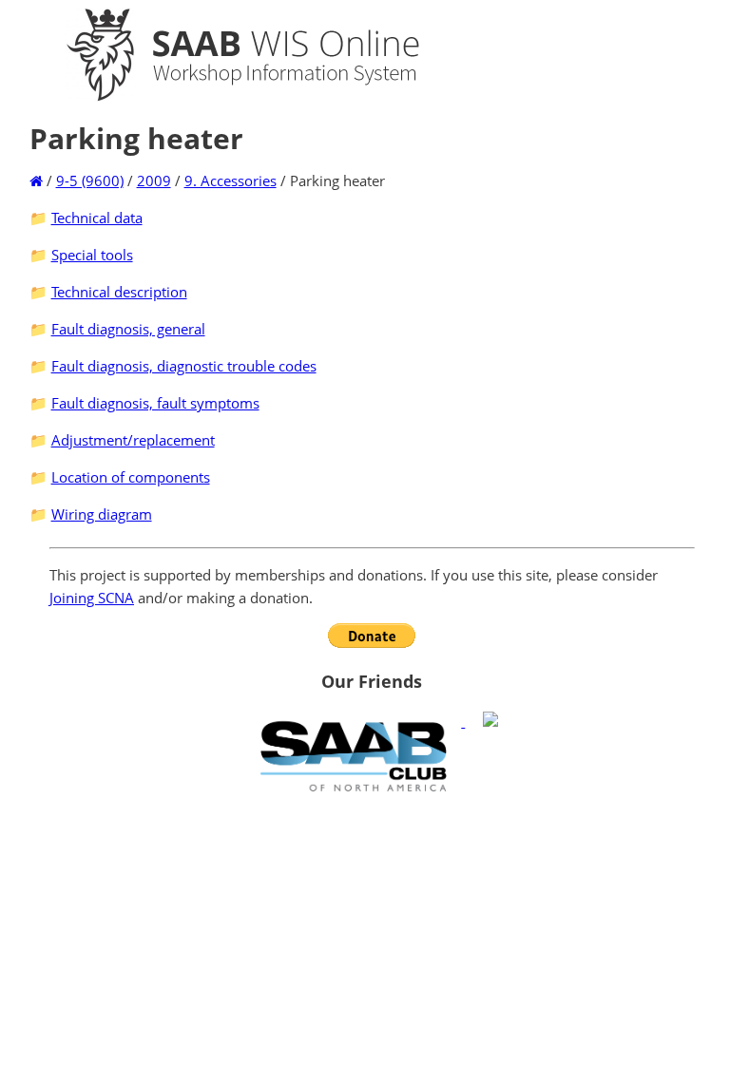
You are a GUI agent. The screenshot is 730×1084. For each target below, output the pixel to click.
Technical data (97, 217)
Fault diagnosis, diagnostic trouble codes (184, 365)
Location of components (130, 476)
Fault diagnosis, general (128, 328)
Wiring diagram (101, 513)
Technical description (119, 291)
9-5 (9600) (90, 180)
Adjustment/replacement (133, 439)
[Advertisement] (372, 938)
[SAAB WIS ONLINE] (226, 96)
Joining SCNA (91, 597)
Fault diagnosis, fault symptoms (155, 402)
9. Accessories (230, 180)
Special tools (92, 254)
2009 (154, 180)
